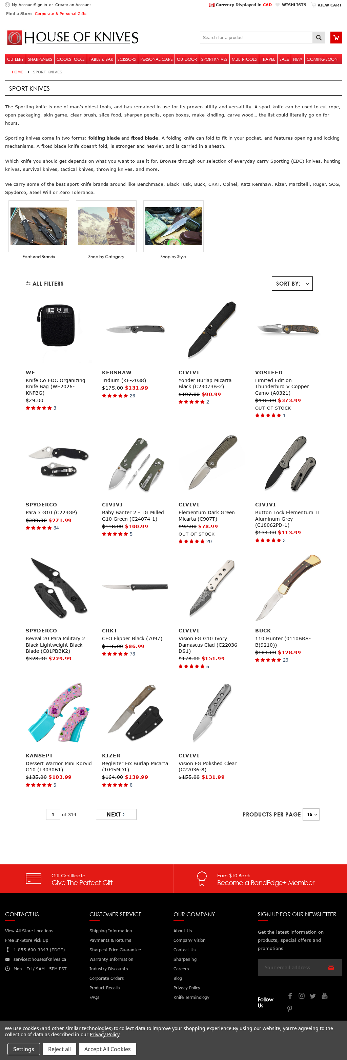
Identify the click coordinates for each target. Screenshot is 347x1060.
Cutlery (15, 59)
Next (114, 814)
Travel (268, 59)
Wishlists (294, 4)
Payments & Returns (110, 940)
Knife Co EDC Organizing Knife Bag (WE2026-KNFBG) (55, 386)
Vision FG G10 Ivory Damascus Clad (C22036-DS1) (209, 644)
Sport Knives (214, 59)
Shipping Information (110, 930)
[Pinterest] (290, 1009)
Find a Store (19, 13)
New (297, 59)
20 (209, 541)
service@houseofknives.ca (40, 959)
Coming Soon (322, 59)
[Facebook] (290, 996)
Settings (23, 1049)
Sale (284, 59)
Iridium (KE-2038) (124, 380)
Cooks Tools (71, 59)
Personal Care (156, 59)
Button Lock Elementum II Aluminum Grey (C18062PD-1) (287, 518)
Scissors (127, 59)
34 (56, 528)
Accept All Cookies (107, 1049)
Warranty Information (111, 959)
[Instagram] (302, 996)
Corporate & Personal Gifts (60, 13)
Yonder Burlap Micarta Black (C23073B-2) (205, 383)
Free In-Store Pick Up (26, 940)
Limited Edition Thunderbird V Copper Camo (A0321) (282, 386)
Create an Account (73, 4)
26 (132, 395)
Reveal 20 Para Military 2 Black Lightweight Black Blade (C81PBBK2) (55, 644)
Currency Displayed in (243, 4)
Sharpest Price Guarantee (115, 949)
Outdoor (187, 59)
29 (285, 660)
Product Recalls (104, 987)
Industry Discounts (108, 968)
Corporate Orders (106, 978)
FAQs (94, 997)
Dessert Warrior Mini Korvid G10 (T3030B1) (59, 766)
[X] (313, 996)
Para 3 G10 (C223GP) (51, 512)
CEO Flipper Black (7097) (132, 638)
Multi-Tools (244, 59)
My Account (23, 4)
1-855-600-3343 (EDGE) (39, 949)
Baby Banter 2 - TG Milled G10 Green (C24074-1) (133, 515)
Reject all (59, 1049)
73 (132, 654)
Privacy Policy (104, 1034)
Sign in (40, 4)
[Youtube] (325, 996)
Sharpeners (40, 59)
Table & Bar (101, 59)
